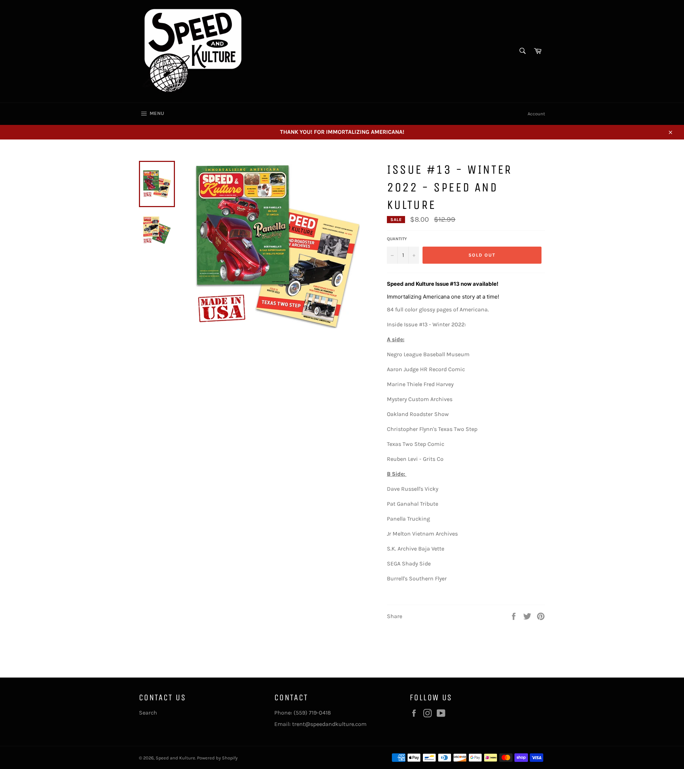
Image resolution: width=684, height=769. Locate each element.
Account (536, 113)
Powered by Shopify (217, 757)
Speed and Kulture (175, 757)
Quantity (397, 238)
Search (148, 712)
